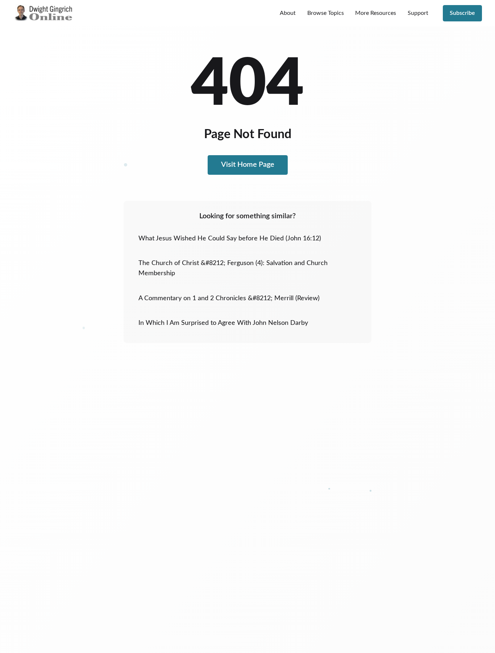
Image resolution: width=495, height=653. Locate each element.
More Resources (375, 13)
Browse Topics (325, 13)
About (288, 13)
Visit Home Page (247, 164)
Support (418, 13)
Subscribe (462, 13)
